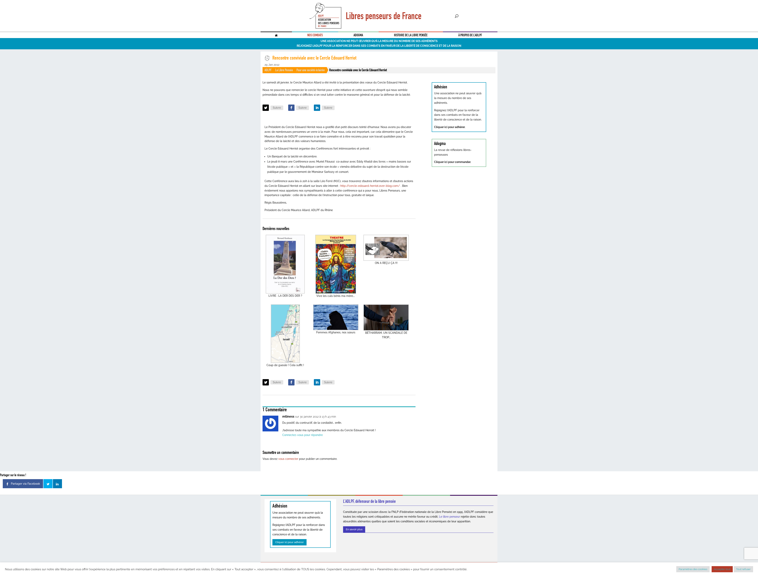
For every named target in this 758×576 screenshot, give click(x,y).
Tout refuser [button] (743, 569)
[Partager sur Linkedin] (57, 483)
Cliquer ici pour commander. (452, 162)
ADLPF (268, 70)
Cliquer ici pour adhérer (289, 542)
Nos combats (315, 35)
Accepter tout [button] (722, 569)
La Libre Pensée (284, 70)
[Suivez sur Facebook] (291, 108)
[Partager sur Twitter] (48, 483)
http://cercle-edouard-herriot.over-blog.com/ (370, 185)
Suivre (277, 107)
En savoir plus (354, 529)
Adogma (358, 35)
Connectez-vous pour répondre (302, 435)
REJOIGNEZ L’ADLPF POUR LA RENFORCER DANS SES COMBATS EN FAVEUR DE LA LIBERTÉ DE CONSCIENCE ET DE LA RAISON (379, 45)
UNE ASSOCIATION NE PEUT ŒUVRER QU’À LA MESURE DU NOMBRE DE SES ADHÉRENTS (379, 41)
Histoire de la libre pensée (411, 35)
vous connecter (288, 458)
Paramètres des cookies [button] (693, 569)
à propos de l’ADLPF (470, 35)
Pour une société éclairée (310, 70)
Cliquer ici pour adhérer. (449, 127)
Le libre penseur (449, 516)
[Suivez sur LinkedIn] (317, 108)
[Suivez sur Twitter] (266, 108)
